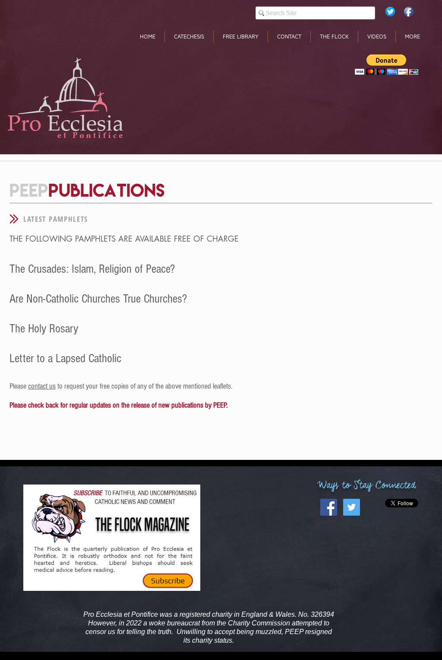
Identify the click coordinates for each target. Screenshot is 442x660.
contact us (42, 386)
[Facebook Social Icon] (328, 507)
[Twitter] (390, 11)
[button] (386, 64)
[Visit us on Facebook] (409, 11)
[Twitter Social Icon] (351, 507)
